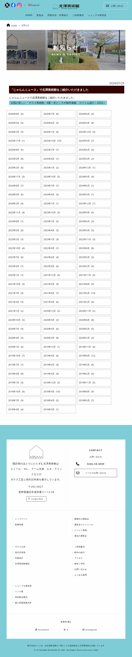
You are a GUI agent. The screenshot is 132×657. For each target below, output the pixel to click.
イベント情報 (80, 530)
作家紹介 (19, 558)
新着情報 (19, 524)
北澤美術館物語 (22, 563)
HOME (14, 25)
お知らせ (25, 25)
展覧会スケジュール (83, 524)
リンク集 (19, 591)
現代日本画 (20, 552)
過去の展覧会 (80, 535)
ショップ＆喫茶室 (23, 585)
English (35, 5)
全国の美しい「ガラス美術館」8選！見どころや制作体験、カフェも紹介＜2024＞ (58, 103)
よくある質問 (80, 575)
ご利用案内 (79, 546)
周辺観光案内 (21, 597)
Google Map (37, 499)
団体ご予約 (79, 563)
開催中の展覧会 (81, 519)
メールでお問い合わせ (95, 473)
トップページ (21, 519)
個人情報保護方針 (23, 602)
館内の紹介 (79, 552)
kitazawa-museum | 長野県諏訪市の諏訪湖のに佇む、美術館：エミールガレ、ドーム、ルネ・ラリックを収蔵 (66, 6)
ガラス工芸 (20, 546)
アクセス (78, 558)
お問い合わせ (117, 6)
